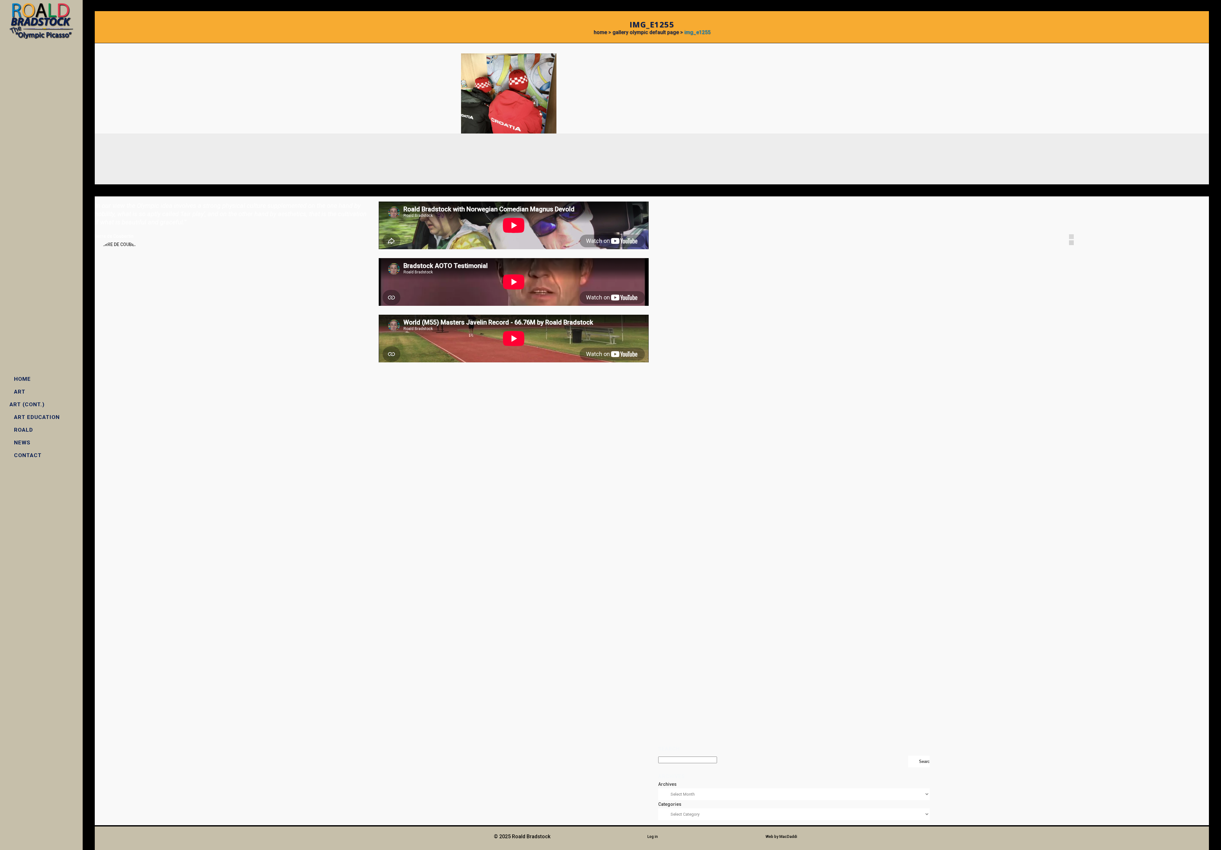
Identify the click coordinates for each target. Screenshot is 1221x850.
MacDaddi (788, 836)
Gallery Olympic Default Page (645, 32)
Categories (669, 804)
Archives (667, 784)
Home (600, 32)
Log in (652, 836)
